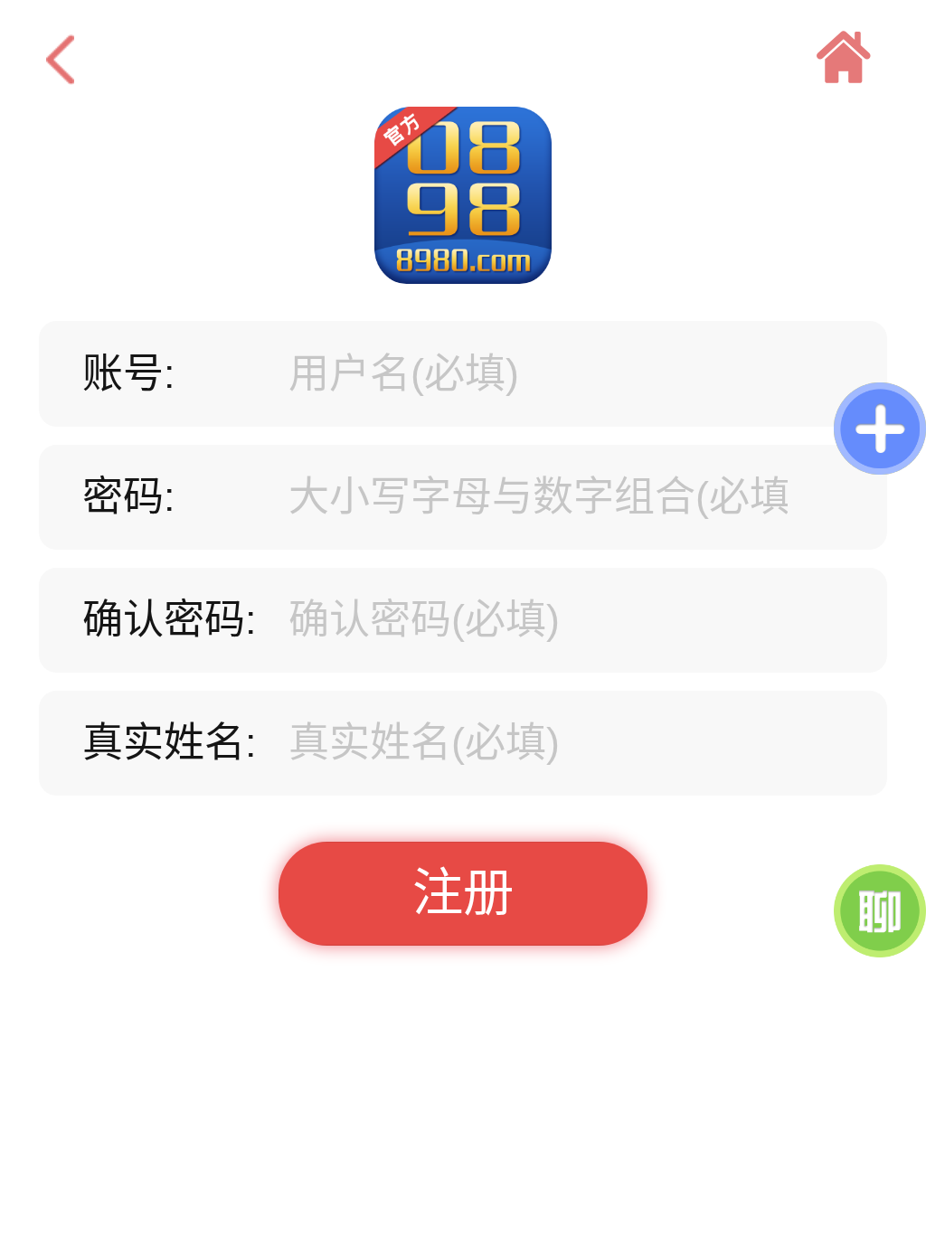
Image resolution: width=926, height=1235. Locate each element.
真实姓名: (169, 743)
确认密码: (169, 620)
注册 (463, 892)
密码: (128, 497)
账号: (128, 374)
